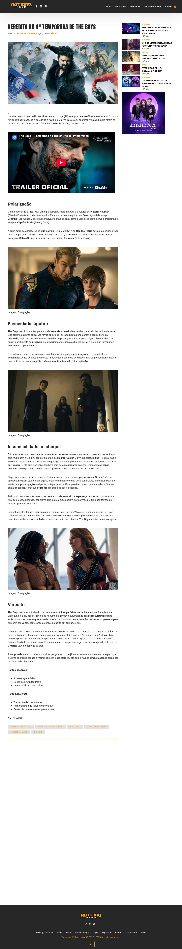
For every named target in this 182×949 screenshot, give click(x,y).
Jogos (95, 932)
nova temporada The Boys (50, 727)
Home (108, 7)
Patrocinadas (153, 7)
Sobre (168, 7)
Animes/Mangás (82, 932)
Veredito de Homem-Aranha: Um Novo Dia (153, 57)
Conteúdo (120, 7)
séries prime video (19, 732)
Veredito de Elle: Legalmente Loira (152, 69)
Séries (54, 33)
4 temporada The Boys (21, 727)
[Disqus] (63, 777)
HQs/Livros (107, 932)
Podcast (135, 7)
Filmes (145, 52)
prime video (74, 727)
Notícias (146, 24)
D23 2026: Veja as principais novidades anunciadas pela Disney (156, 30)
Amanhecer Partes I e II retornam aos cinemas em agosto (156, 84)
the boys (38, 732)
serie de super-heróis (96, 727)
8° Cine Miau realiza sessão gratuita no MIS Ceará (157, 44)
